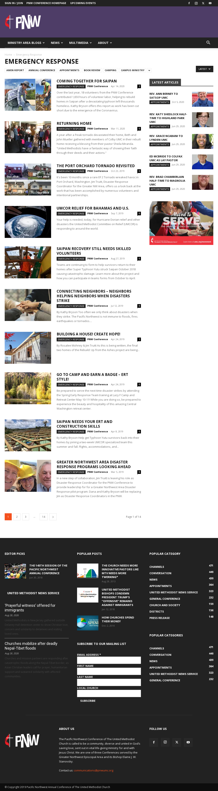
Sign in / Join (14, 3)
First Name (85, 666)
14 (43, 517)
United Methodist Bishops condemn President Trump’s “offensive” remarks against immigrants (117, 597)
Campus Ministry (132, 70)
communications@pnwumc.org (93, 770)
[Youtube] (210, 3)
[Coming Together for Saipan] (28, 95)
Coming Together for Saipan (87, 81)
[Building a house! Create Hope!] (28, 348)
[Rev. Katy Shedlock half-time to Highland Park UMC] (202, 119)
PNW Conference (97, 86)
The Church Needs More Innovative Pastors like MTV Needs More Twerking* (120, 571)
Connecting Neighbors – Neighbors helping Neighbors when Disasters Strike (94, 296)
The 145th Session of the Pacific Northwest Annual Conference (48, 569)
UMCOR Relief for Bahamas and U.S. (93, 208)
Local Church (87, 688)
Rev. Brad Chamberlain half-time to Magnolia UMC (167, 180)
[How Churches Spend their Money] (87, 623)
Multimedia (78, 43)
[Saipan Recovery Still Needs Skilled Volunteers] (28, 262)
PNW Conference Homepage (46, 3)
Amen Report (15, 70)
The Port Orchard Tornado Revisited (96, 165)
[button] (208, 43)
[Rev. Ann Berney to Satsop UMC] (202, 99)
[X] (203, 3)
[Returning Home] (28, 137)
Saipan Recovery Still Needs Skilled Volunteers (94, 251)
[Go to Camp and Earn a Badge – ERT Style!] (28, 388)
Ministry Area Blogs (24, 43)
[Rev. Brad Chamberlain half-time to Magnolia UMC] (202, 182)
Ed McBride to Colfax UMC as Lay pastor (165, 158)
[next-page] (53, 516)
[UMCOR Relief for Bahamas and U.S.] (28, 222)
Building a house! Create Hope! (88, 334)
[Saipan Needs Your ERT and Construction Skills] (28, 435)
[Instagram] (196, 3)
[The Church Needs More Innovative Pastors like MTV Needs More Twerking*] (87, 571)
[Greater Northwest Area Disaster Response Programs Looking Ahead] (28, 476)
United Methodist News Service (33, 593)
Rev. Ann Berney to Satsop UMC (163, 95)
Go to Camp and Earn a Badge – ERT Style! (92, 377)
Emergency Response (71, 86)
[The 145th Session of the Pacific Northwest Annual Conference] (15, 571)
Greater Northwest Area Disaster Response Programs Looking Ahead (94, 464)
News (55, 43)
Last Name (85, 677)
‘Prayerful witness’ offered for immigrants (30, 607)
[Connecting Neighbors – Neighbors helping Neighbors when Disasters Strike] (28, 305)
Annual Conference (42, 70)
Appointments (69, 70)
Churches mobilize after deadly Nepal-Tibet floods (31, 645)
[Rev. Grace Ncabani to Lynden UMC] (202, 141)
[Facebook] (189, 3)
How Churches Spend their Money (118, 619)
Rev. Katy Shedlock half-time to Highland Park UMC (168, 118)
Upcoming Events (83, 3)
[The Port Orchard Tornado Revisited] (28, 180)
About (103, 43)
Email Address (89, 655)
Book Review (92, 70)
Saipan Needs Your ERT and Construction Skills (84, 424)
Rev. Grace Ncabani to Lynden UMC (166, 138)
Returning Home (74, 123)
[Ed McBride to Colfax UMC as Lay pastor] (202, 161)
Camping (110, 70)
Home (8, 54)
